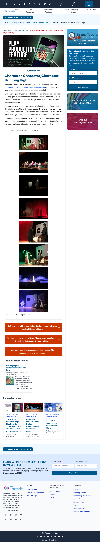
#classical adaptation (37, 30)
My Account (46, 533)
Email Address (75, 78)
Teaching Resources (30, 11)
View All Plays (32, 496)
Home (7, 23)
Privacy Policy (78, 502)
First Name (73, 69)
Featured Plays (44, 23)
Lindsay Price (34, 71)
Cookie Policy (78, 508)
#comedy (49, 30)
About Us (76, 499)
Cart (56, 533)
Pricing (52, 495)
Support (64, 10)
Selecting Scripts (31, 23)
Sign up (88, 4)
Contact (93, 10)
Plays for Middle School (35, 493)
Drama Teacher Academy (48, 11)
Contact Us (77, 490)
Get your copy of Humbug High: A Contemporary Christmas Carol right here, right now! (32, 327)
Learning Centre (16, 23)
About (85, 10)
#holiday (11, 33)
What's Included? (56, 491)
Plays (17, 10)
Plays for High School (35, 490)
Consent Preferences (81, 511)
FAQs (52, 498)
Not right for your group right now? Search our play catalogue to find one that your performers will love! (32, 339)
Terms (75, 505)
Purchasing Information (82, 496)
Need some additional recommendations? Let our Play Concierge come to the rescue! (32, 351)
